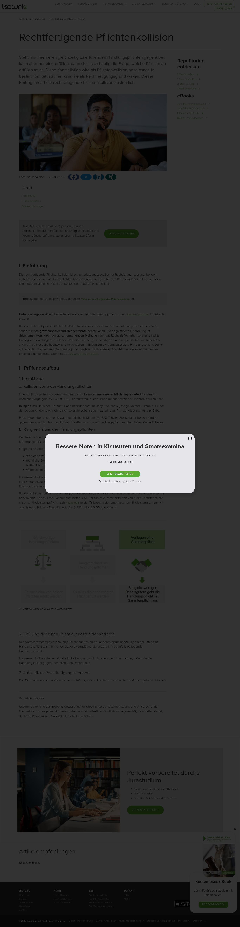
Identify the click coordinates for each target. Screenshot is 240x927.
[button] (190, 438)
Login (138, 481)
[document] (120, 463)
